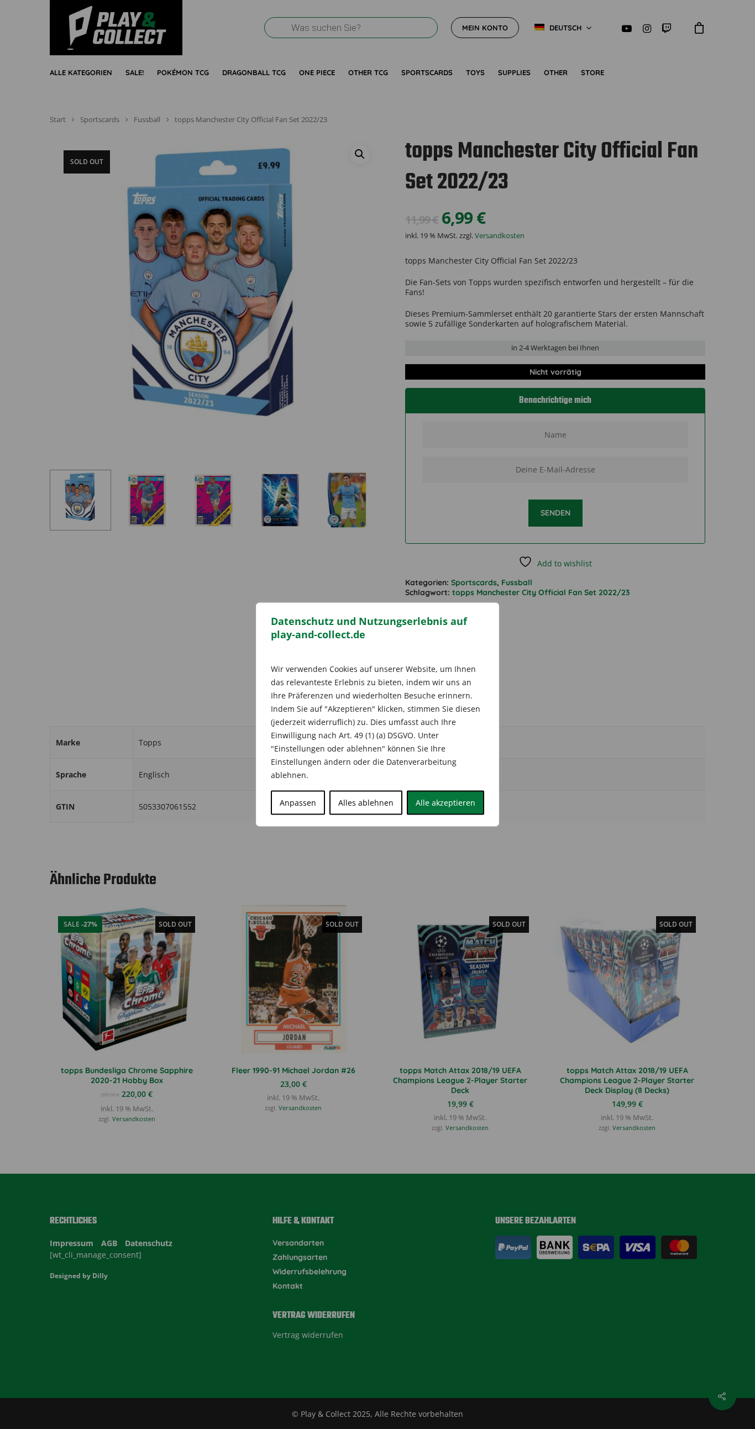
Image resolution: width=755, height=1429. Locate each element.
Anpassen (298, 802)
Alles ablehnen (366, 802)
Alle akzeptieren (445, 802)
